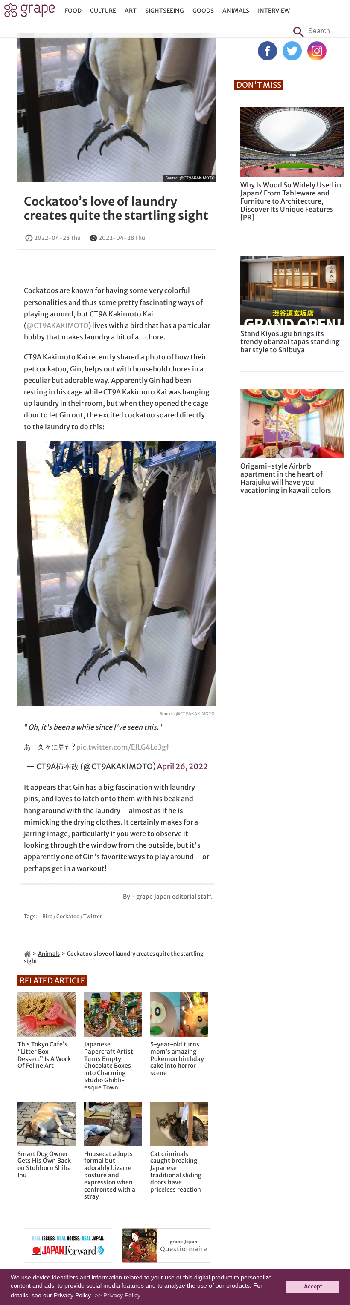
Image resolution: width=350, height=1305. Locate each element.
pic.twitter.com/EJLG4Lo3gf (122, 747)
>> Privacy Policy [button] (117, 1295)
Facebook (267, 50)
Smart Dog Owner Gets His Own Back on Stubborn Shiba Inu (44, 1164)
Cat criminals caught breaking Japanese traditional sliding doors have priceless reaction (175, 1171)
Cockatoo (67, 916)
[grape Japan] (27, 953)
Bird (47, 916)
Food (73, 10)
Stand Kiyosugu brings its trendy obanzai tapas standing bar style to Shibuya (290, 341)
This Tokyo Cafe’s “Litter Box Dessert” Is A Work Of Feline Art (44, 1055)
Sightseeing (164, 10)
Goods (203, 10)
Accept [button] (313, 1287)
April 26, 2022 (182, 766)
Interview (274, 10)
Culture (103, 10)
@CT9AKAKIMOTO (197, 177)
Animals (235, 10)
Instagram (317, 50)
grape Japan (29, 12)
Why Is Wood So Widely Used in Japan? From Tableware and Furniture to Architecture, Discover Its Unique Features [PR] (290, 201)
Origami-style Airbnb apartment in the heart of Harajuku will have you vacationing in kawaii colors (285, 478)
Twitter (92, 916)
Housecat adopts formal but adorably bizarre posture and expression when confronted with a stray (109, 1175)
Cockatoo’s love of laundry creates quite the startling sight (116, 209)
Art (131, 10)
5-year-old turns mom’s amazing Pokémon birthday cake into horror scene (177, 1059)
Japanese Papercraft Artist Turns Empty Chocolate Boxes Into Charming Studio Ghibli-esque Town (108, 1066)
